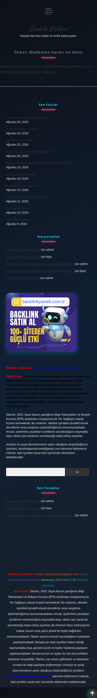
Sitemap (48, 72)
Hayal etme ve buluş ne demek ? (27, 117)
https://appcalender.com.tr (21, 66)
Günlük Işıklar (48, 29)
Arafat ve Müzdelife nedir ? (23, 249)
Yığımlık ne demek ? (19, 219)
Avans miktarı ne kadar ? (22, 174)
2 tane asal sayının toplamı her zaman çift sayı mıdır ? (40, 264)
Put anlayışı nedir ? (18, 208)
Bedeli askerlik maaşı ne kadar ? (27, 197)
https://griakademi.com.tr (20, 72)
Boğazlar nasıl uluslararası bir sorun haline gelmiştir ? (40, 163)
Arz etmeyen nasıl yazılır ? (23, 278)
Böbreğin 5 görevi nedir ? (22, 129)
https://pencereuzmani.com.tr (67, 66)
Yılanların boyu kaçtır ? (20, 140)
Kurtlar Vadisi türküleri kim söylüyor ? (29, 151)
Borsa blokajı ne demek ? (22, 185)
